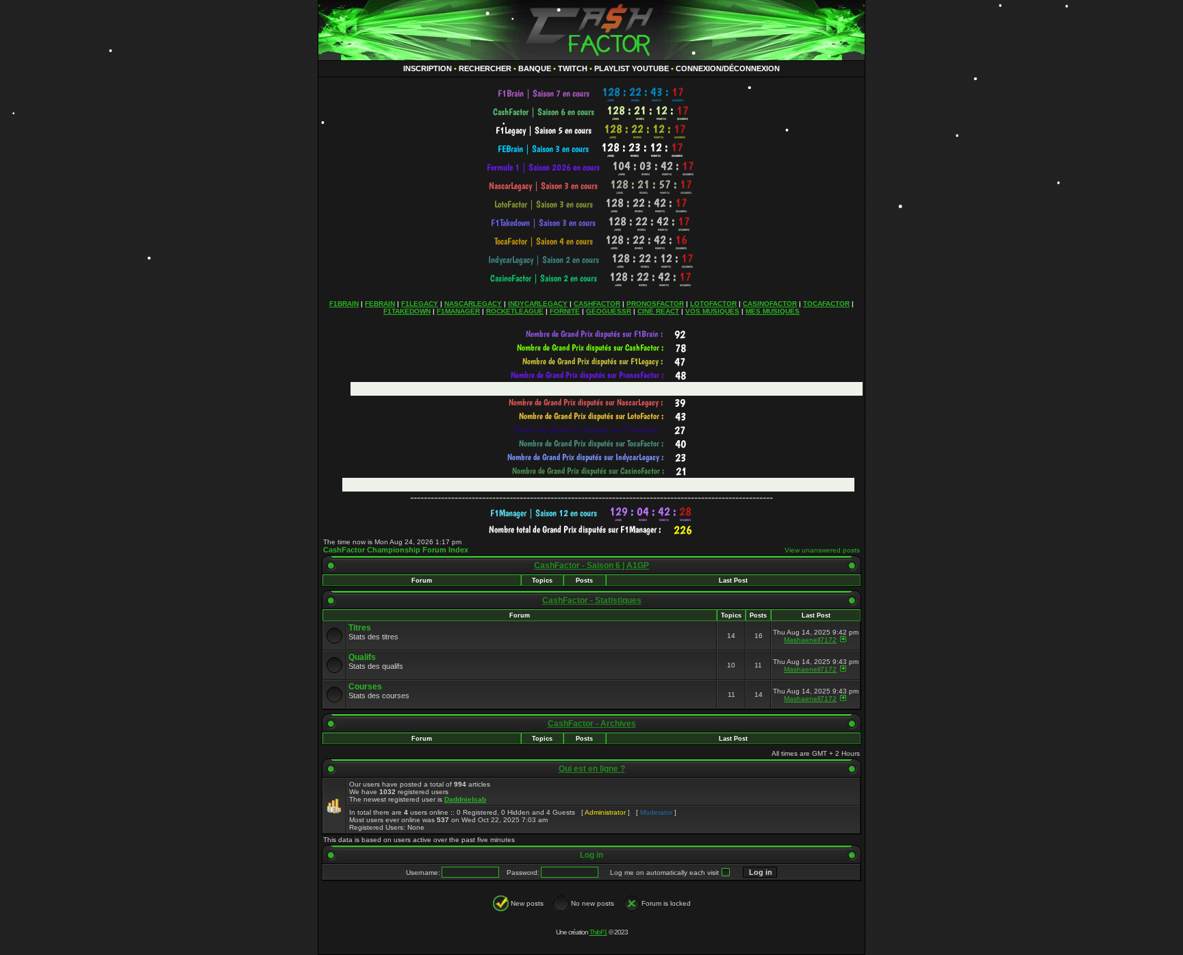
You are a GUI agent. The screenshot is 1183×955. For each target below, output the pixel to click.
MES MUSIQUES (773, 311)
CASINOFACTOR (770, 303)
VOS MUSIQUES (712, 311)
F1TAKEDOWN (407, 311)
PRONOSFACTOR (655, 303)
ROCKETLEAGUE (515, 311)
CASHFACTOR (597, 303)
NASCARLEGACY (473, 303)
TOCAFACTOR (826, 303)
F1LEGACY (419, 303)
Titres (359, 628)
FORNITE (565, 311)
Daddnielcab (465, 799)
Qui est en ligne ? (592, 769)
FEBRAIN (380, 303)
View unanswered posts (822, 550)
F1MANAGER (458, 311)
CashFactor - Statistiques (591, 600)
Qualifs (362, 657)
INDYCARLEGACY (538, 303)
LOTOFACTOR (713, 303)
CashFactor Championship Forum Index (395, 550)
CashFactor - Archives (592, 723)
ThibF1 (598, 932)
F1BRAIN (344, 303)
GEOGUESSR (608, 311)
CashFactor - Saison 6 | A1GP (591, 565)
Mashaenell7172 (810, 640)
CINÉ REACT (658, 311)
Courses (365, 686)
